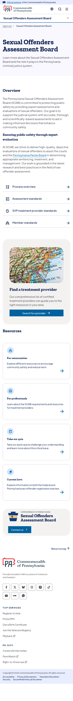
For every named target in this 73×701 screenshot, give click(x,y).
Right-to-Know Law (13, 662)
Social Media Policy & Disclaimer (27, 679)
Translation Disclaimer (49, 677)
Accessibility (8, 677)
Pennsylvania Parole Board (29, 155)
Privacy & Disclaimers (27, 677)
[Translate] (52, 9)
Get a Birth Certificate (15, 624)
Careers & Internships (15, 650)
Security (6, 679)
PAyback (8, 636)
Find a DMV (9, 618)
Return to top (58, 548)
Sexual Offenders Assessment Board (27, 18)
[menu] (66, 9)
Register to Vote (12, 613)
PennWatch (9, 656)
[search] (59, 9)
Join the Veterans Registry (17, 630)
